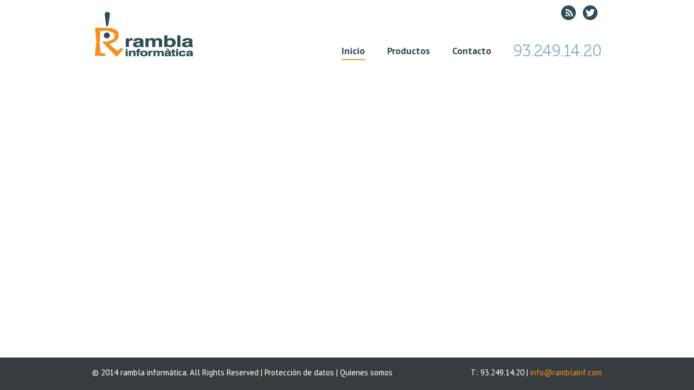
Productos (408, 50)
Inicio (353, 50)
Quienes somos (366, 372)
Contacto (471, 50)
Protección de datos (299, 372)
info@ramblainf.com (566, 372)
